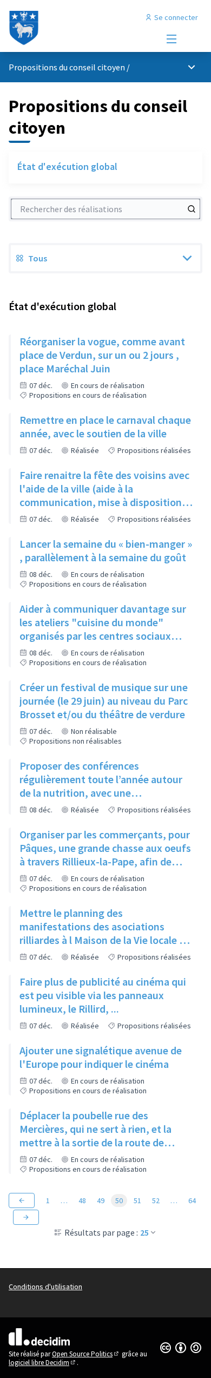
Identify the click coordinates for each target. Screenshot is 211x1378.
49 (100, 1200)
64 (192, 1200)
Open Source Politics (86, 1354)
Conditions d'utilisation (45, 1286)
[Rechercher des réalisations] (191, 209)
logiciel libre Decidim (43, 1362)
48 (82, 1200)
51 (137, 1200)
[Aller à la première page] (80, 28)
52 (156, 1200)
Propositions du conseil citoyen (67, 67)
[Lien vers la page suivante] (26, 1217)
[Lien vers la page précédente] (22, 1200)
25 (144, 1232)
